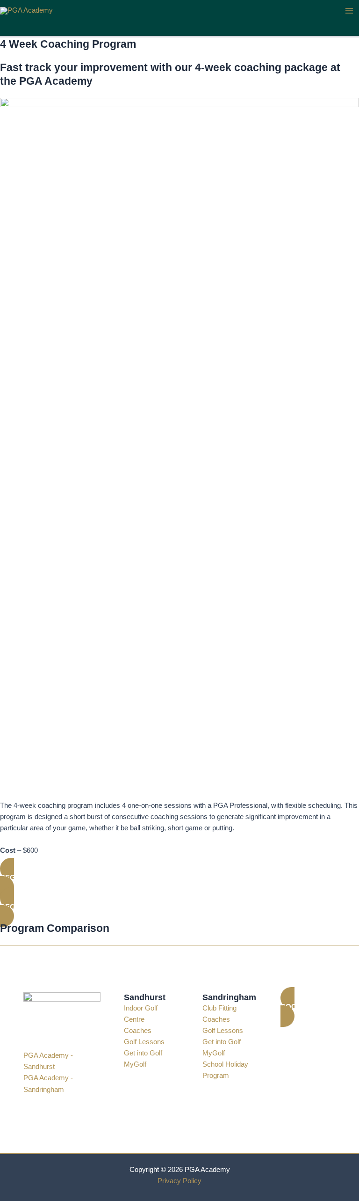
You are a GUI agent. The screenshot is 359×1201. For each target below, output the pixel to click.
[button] (179, 878)
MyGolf (135, 1064)
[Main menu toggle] (349, 11)
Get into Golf (143, 1053)
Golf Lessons (144, 1042)
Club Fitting (219, 1008)
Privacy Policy (179, 1181)
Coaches (137, 1030)
